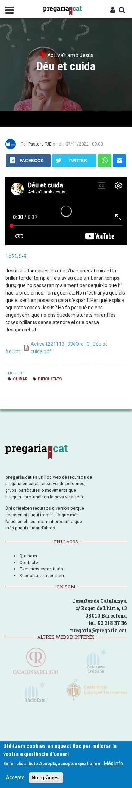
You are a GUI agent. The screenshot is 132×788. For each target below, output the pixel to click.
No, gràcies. (46, 777)
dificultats (50, 379)
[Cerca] (122, 10)
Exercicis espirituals (41, 568)
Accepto (15, 777)
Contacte (28, 562)
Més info (113, 763)
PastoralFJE (39, 144)
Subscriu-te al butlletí (41, 575)
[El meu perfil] (112, 10)
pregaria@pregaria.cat (98, 630)
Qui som (28, 555)
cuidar (20, 379)
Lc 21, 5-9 (15, 256)
